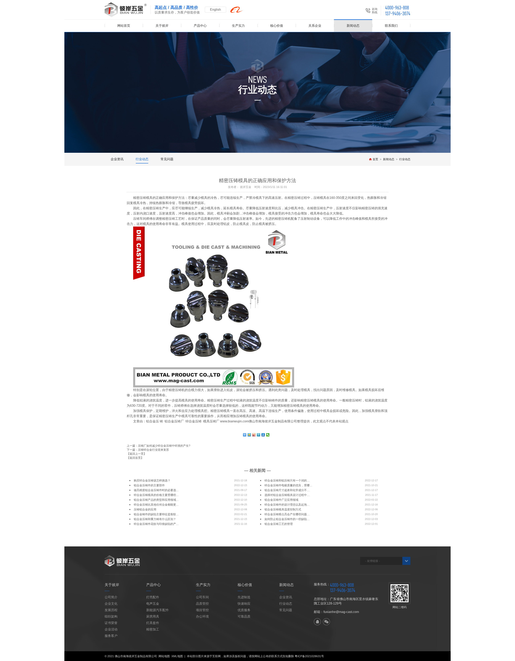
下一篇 (148, 449)
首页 (375, 159)
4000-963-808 (397, 8)
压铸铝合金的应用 (145, 509)
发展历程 (111, 610)
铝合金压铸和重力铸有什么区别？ (155, 519)
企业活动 (111, 629)
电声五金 (152, 603)
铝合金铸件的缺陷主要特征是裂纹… (156, 514)
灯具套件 (152, 623)
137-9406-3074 (397, 13)
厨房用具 (152, 616)
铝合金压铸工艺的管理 (279, 524)
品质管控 (202, 603)
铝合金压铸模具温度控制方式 (283, 509)
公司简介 (111, 597)
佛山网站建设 (388, 656)
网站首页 (123, 25)
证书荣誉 (111, 623)
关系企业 (314, 25)
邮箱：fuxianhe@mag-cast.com (336, 612)
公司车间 (202, 597)
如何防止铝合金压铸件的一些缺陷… (287, 519)
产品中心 (200, 25)
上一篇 (158, 445)
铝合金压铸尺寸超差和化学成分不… (287, 490)
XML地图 (177, 656)
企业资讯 (117, 159)
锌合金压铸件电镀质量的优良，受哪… (288, 485)
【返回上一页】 (136, 453)
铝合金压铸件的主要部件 (149, 485)
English (215, 9)
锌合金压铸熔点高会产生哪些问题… (287, 514)
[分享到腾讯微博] (258, 434)
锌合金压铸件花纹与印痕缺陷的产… (156, 524)
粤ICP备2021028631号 (309, 656)
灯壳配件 (152, 597)
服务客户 (111, 635)
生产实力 (238, 25)
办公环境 (202, 616)
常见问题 (167, 159)
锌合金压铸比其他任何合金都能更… (156, 504)
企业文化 (111, 603)
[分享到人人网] (263, 434)
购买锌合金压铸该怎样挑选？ (152, 480)
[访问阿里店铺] (236, 10)
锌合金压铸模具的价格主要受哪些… (156, 495)
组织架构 (111, 616)
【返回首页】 (135, 457)
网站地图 (164, 656)
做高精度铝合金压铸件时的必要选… (156, 490)
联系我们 (391, 25)
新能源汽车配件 (157, 610)
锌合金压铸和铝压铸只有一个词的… (287, 480)
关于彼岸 (162, 25)
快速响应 (244, 603)
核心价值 (276, 25)
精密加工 (152, 629)
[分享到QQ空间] (249, 434)
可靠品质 (244, 616)
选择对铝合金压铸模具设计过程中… (287, 495)
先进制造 (244, 597)
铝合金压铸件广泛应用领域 (281, 499)
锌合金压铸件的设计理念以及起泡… (287, 504)
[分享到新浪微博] (254, 434)
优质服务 (244, 610)
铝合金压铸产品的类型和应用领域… (156, 499)
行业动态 (142, 159)
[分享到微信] (268, 434)
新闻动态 (353, 25)
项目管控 (202, 610)
